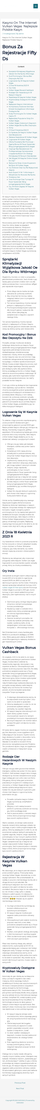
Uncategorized (9, 34)
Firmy (11, 128)
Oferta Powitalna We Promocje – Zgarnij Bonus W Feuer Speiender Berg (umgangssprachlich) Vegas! (22, 144)
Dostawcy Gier (14, 177)
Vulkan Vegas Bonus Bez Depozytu (22, 125)
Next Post (20, 1089)
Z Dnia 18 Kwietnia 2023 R (19, 85)
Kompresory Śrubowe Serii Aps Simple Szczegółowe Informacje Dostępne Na (21, 109)
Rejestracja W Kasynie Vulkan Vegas (22, 97)
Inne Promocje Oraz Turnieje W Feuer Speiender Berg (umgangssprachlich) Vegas (21, 182)
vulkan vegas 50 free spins (12, 588)
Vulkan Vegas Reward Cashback (21, 90)
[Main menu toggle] (35, 6)
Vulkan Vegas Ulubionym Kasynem (22, 123)
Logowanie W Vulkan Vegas (19, 140)
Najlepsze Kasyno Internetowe (21, 104)
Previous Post (20, 1083)
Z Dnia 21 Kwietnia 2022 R (18, 130)
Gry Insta (12, 88)
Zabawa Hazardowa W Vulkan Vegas (23, 137)
